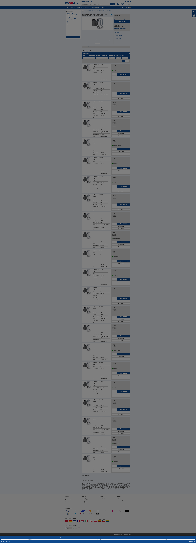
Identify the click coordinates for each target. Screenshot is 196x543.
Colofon (190, 541)
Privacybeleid (193, 541)
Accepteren (98, 539)
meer (166, 539)
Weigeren (30, 539)
